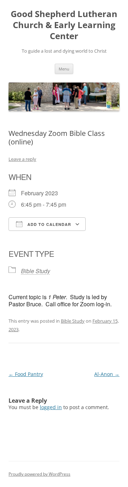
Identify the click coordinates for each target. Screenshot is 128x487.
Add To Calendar (48, 224)
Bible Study (35, 271)
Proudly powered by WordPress (39, 474)
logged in (51, 407)
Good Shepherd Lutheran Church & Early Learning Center (64, 25)
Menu (64, 69)
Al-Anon (106, 374)
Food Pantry (26, 374)
